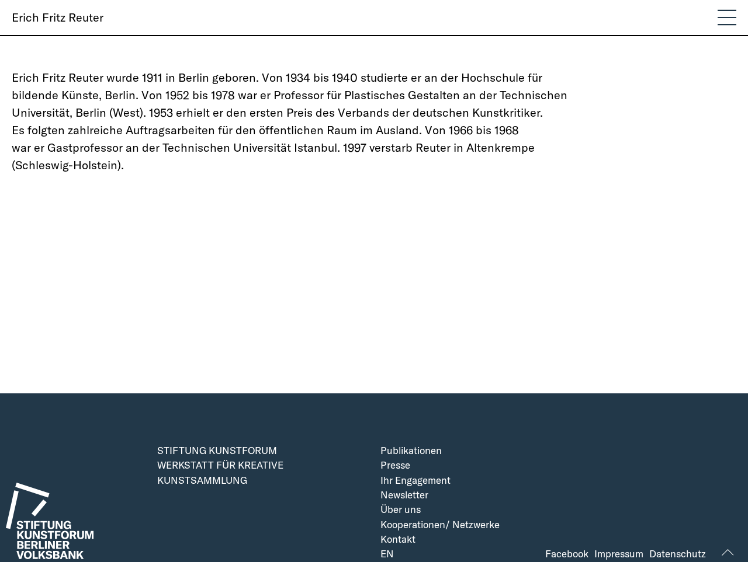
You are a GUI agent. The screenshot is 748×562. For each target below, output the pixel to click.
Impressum (618, 554)
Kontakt (397, 539)
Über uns (400, 510)
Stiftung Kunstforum (217, 451)
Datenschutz (677, 554)
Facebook (566, 554)
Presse (395, 465)
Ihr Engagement (415, 481)
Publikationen (411, 451)
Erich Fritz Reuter (57, 17)
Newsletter (404, 495)
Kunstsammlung (202, 481)
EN (387, 554)
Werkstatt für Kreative (220, 465)
